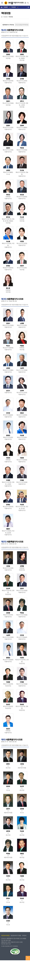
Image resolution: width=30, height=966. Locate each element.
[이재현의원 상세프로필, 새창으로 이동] (8, 472)
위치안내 (24, 935)
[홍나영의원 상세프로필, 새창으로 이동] (8, 280)
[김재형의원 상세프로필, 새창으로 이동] (22, 70)
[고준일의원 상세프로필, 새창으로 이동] (8, 558)
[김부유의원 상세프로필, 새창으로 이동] (8, 778)
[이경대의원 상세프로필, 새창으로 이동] (22, 649)
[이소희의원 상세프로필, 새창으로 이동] (22, 209)
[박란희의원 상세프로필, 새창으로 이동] (22, 139)
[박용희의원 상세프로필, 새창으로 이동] (22, 337)
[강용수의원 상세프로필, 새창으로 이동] (8, 755)
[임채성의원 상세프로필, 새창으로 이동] (8, 257)
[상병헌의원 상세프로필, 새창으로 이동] (8, 162)
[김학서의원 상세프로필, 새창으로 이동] (22, 93)
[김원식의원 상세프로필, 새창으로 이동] (8, 315)
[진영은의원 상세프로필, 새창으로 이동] (8, 912)
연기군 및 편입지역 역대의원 (21, 25)
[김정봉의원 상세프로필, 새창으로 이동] (8, 604)
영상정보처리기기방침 (16, 935)
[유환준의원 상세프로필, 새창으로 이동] (22, 845)
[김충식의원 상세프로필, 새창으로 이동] (8, 93)
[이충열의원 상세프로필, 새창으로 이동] (8, 673)
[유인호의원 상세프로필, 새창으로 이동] (22, 186)
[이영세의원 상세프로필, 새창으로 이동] (8, 449)
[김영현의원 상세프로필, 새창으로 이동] (8, 70)
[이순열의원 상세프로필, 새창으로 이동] (8, 233)
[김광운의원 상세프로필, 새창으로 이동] (8, 46)
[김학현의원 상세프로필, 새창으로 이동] (8, 823)
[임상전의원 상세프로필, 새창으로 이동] (8, 696)
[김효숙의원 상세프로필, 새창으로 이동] (8, 139)
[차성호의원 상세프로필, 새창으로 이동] (22, 496)
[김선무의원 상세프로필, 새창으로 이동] (8, 580)
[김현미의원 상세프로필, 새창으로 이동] (8, 117)
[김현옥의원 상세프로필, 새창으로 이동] (22, 117)
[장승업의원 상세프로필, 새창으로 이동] (22, 696)
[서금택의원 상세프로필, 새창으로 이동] (22, 360)
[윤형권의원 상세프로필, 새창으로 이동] (8, 427)
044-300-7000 (7, 940)
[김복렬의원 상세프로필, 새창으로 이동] (22, 558)
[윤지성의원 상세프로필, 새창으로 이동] (8, 209)
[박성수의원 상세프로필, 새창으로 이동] (8, 337)
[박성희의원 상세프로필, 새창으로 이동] (22, 823)
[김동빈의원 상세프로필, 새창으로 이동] (22, 46)
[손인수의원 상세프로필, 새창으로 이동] (8, 382)
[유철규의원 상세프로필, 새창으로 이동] (22, 404)
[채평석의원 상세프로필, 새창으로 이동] (8, 520)
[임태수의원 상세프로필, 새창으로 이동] (8, 890)
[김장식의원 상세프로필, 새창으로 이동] (8, 800)
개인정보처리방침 (5, 935)
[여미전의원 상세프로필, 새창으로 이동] (8, 186)
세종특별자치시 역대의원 (8, 25)
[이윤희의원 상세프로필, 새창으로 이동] (22, 449)
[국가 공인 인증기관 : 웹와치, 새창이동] (15, 951)
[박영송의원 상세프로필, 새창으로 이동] (22, 604)
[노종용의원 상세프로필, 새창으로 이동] (22, 315)
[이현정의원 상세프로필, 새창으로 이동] (22, 233)
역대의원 (13, 7)
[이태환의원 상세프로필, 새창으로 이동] (22, 472)
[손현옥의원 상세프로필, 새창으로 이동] (22, 382)
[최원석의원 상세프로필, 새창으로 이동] (22, 257)
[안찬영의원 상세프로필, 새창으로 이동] (8, 404)
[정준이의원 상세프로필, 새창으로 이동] (8, 720)
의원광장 (6, 7)
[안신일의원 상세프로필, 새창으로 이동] (22, 162)
